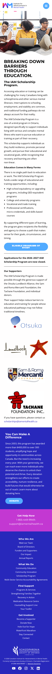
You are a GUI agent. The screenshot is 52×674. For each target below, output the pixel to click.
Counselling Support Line (26, 605)
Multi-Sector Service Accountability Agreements (26, 579)
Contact (26, 638)
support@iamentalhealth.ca (26, 523)
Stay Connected (26, 634)
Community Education (26, 568)
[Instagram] (26, 668)
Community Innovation (26, 572)
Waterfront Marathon (26, 630)
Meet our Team (26, 543)
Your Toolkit (26, 609)
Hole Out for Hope (26, 626)
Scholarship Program (26, 575)
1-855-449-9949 (25, 519)
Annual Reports (26, 558)
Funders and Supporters (26, 550)
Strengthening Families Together (26, 593)
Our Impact (26, 554)
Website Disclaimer (34, 664)
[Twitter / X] (32, 668)
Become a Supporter (26, 619)
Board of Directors (26, 546)
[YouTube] (13, 668)
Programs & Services (26, 589)
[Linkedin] (38, 668)
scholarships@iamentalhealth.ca (20, 421)
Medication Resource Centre (26, 601)
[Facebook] (20, 668)
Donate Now (26, 622)
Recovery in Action (26, 597)
